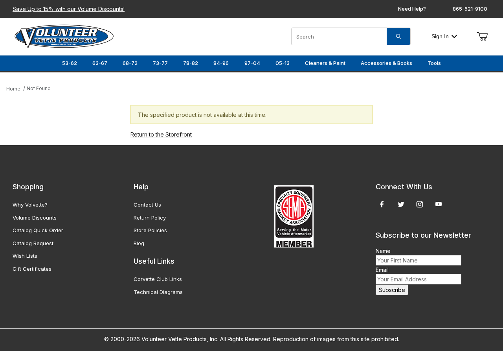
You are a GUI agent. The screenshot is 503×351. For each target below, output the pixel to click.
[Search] (398, 36)
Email (382, 269)
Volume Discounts (35, 217)
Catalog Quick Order (38, 230)
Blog (139, 243)
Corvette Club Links (158, 279)
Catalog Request (33, 243)
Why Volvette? (30, 204)
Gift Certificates (32, 269)
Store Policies (150, 230)
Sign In (440, 36)
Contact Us (147, 204)
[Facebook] (382, 204)
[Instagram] (419, 204)
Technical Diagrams (158, 292)
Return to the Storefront (161, 134)
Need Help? (412, 9)
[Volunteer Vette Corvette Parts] (64, 35)
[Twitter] (401, 204)
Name (383, 251)
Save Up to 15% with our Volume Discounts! (69, 9)
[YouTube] (438, 204)
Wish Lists (25, 256)
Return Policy (150, 217)
